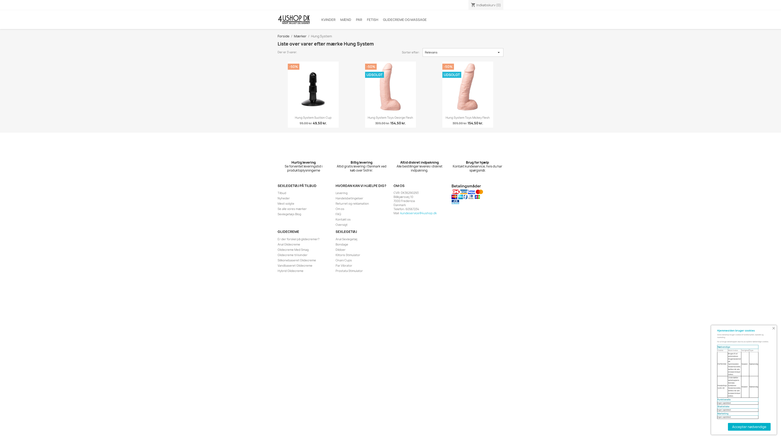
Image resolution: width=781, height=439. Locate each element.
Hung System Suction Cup (313, 118)
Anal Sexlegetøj (346, 239)
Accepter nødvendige (749, 427)
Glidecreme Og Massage (405, 19)
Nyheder (284, 198)
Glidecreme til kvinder (293, 255)
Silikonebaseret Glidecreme (297, 260)
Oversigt (342, 225)
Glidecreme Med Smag (293, 250)
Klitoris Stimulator (348, 255)
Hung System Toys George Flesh (390, 118)
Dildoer (341, 250)
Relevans (463, 52)
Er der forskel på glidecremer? (299, 239)
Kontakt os (343, 219)
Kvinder (328, 19)
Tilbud (282, 193)
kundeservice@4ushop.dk (418, 213)
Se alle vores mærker (292, 209)
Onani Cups (344, 260)
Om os (340, 209)
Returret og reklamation (352, 203)
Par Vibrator (344, 265)
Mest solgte (286, 203)
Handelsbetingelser (349, 198)
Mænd (345, 19)
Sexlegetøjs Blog (289, 214)
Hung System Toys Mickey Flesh (468, 118)
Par (359, 19)
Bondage (342, 244)
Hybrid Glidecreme (290, 271)
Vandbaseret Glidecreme (295, 265)
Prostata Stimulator (349, 271)
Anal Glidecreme (289, 244)
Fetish (372, 19)
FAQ (338, 214)
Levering (342, 193)
